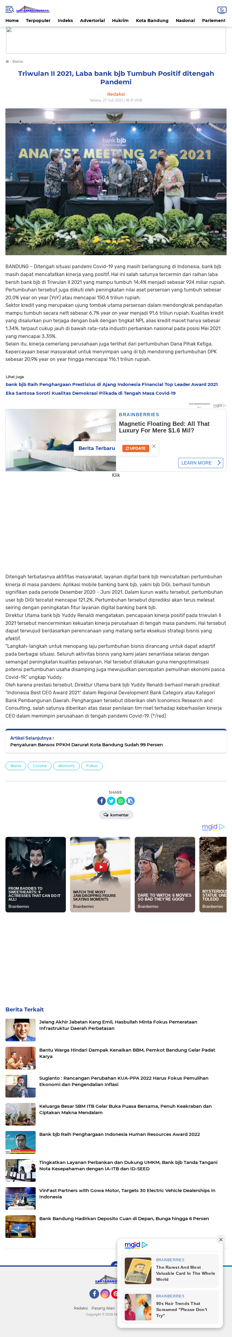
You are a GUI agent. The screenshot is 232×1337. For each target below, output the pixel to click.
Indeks (65, 20)
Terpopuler (38, 20)
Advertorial (92, 20)
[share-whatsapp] (121, 801)
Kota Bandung (152, 20)
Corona (40, 765)
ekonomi (66, 765)
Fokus (92, 765)
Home (12, 20)
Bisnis (16, 765)
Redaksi (81, 1308)
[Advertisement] (116, 521)
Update (137, 448)
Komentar (119, 815)
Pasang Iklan (103, 1308)
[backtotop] (116, 1266)
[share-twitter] (111, 801)
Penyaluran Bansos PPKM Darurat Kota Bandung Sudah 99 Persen (86, 744)
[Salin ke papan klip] (130, 801)
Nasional (185, 20)
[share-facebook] (101, 801)
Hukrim (120, 20)
